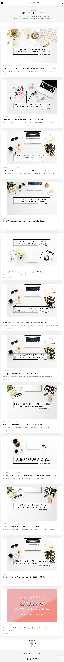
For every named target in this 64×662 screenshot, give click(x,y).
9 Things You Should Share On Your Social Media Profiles (26, 170)
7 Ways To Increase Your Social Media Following (22, 526)
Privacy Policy (49, 656)
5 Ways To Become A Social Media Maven (19, 373)
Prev (33, 640)
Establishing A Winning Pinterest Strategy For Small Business (26, 628)
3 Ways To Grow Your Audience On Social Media (22, 272)
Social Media (17, 65)
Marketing (7, 65)
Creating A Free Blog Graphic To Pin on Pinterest (22, 424)
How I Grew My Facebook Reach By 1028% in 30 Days (24, 577)
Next (31, 646)
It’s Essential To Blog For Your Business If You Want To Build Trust (29, 475)
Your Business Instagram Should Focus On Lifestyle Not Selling (27, 119)
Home (11, 656)
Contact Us (20, 656)
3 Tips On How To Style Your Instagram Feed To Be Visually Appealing (31, 68)
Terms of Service (34, 656)
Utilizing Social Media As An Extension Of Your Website (25, 323)
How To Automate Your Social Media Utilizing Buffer (24, 221)
